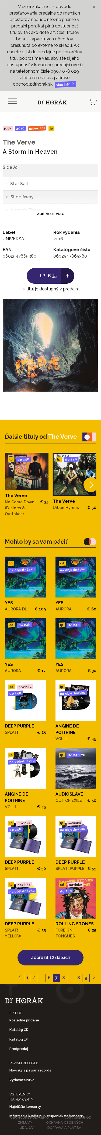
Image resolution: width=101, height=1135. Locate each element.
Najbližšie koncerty (25, 1107)
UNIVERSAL (37, 128)
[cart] (92, 101)
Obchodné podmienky (30, 1117)
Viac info (63, 84)
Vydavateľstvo (21, 1080)
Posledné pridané (24, 1020)
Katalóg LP (18, 1039)
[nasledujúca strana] (93, 978)
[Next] (90, 484)
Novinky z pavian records (30, 1070)
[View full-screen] (90, 306)
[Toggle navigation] (12, 101)
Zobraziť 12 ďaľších (50, 957)
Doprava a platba (64, 1128)
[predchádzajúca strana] (19, 978)
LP (51, 128)
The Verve (19, 142)
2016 (20, 128)
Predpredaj (18, 1049)
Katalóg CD (19, 1030)
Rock (7, 128)
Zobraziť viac (50, 214)
